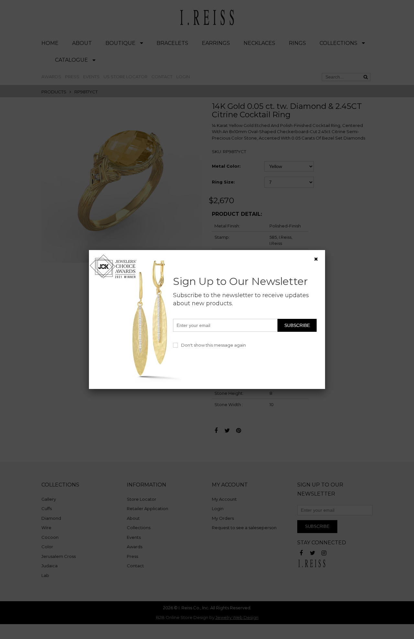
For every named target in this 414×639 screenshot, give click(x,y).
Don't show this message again (213, 345)
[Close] (316, 259)
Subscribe (297, 325)
